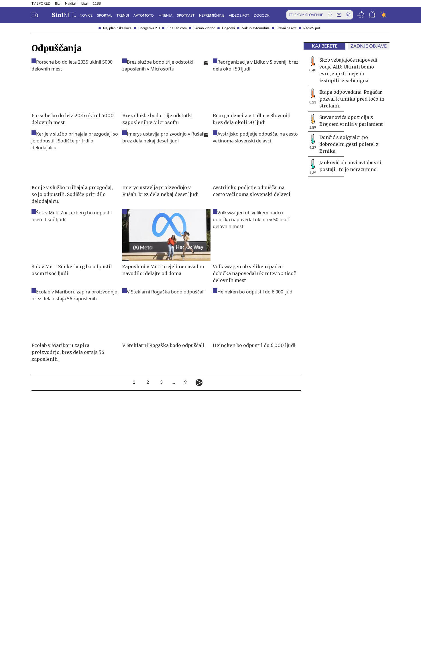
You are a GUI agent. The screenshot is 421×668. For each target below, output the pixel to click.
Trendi (123, 15)
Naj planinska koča (117, 28)
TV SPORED (41, 3)
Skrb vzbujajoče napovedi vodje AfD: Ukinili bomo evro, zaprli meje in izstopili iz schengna (348, 70)
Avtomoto (143, 15)
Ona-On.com (177, 28)
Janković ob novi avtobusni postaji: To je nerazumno (350, 166)
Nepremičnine (211, 15)
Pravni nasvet (286, 28)
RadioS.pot (311, 28)
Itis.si (84, 3)
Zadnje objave (369, 46)
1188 (97, 3)
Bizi (57, 3)
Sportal (104, 15)
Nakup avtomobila (255, 28)
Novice (86, 15)
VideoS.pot (239, 15)
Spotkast (185, 15)
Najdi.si (70, 3)
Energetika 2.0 (149, 28)
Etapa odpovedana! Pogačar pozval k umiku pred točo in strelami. (351, 99)
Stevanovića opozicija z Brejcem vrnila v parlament (351, 120)
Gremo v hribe (204, 28)
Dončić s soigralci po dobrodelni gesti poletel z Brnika (349, 144)
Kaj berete (324, 46)
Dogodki (228, 28)
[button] (35, 15)
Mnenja (165, 15)
